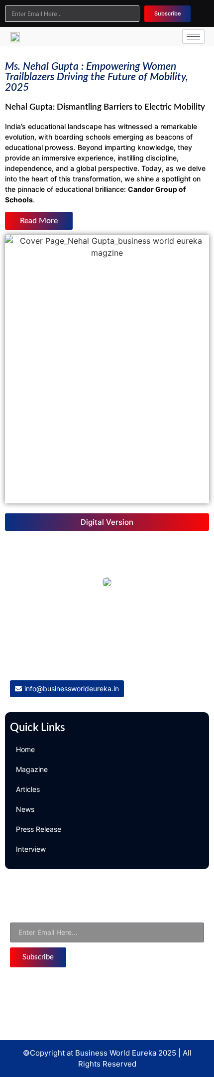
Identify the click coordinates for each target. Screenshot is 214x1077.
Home (25, 749)
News (25, 809)
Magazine (32, 769)
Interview (31, 849)
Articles (28, 789)
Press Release (38, 829)
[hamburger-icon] (193, 36)
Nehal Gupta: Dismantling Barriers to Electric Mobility (105, 107)
